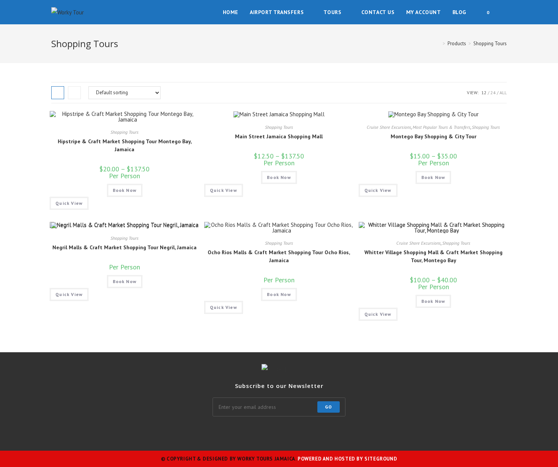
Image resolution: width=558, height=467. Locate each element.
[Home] (438, 43)
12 (484, 92)
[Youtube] (343, 431)
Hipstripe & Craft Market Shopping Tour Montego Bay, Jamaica (125, 145)
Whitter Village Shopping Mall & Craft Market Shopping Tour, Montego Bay (433, 256)
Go (328, 407)
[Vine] (324, 431)
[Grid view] (57, 92)
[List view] (74, 92)
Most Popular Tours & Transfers (441, 127)
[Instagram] (233, 431)
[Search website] (504, 12)
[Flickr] (306, 431)
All (503, 92)
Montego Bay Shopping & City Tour (433, 136)
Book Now (125, 190)
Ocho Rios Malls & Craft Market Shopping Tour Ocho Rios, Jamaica (279, 256)
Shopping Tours (124, 132)
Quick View (69, 203)
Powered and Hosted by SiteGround (347, 459)
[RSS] (361, 431)
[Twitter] (197, 431)
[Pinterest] (288, 431)
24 (493, 92)
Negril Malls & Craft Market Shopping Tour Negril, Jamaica (124, 247)
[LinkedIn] (270, 431)
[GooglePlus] (252, 431)
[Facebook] (215, 431)
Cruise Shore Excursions (389, 127)
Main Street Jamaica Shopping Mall (279, 136)
